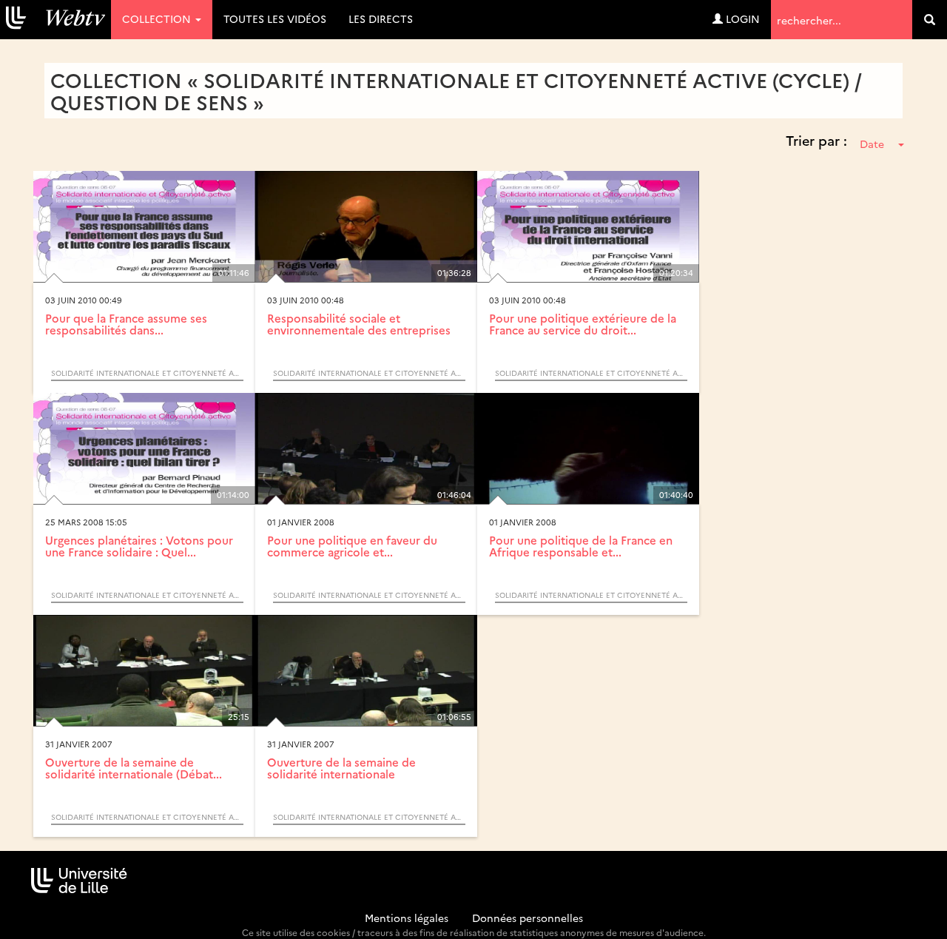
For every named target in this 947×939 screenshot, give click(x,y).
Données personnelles (527, 917)
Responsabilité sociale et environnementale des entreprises (359, 324)
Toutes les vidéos (274, 18)
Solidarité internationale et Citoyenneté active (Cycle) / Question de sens (147, 373)
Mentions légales (406, 917)
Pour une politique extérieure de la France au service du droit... (582, 324)
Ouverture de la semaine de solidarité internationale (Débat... (133, 768)
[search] (929, 19)
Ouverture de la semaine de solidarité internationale (341, 768)
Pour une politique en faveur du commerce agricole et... (352, 546)
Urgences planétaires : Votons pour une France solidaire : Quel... (139, 546)
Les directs (380, 18)
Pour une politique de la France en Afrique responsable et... (581, 546)
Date (872, 143)
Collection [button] (158, 18)
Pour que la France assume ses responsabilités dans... (126, 324)
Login (741, 18)
